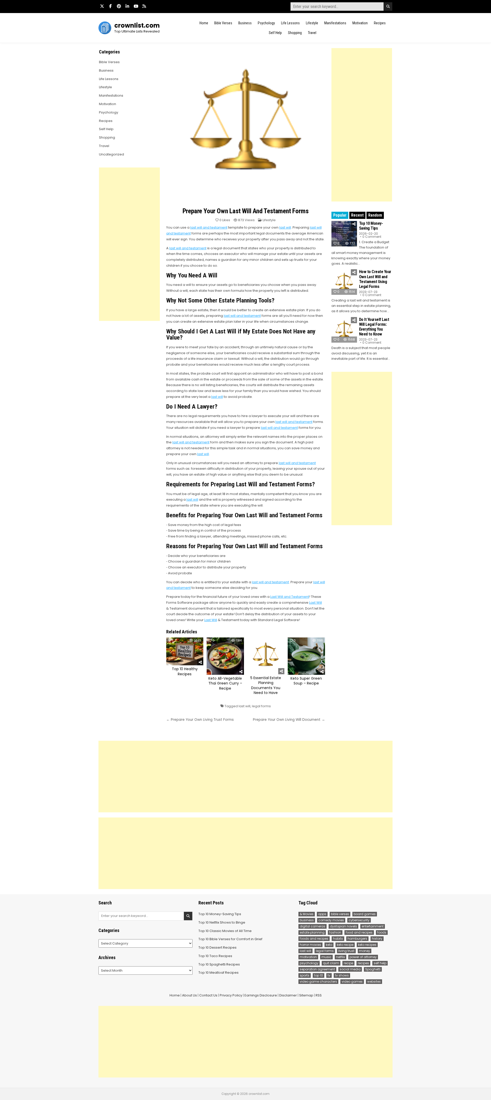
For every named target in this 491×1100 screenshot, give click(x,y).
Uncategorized (111, 154)
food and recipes (359, 932)
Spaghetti (373, 969)
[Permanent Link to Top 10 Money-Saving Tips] (344, 233)
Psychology (266, 23)
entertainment (373, 926)
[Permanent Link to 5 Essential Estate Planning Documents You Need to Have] (265, 655)
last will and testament (208, 227)
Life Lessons (290, 23)
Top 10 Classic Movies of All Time (225, 930)
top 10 (318, 975)
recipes (363, 963)
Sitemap (306, 995)
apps (322, 914)
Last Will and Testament (289, 596)
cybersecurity (359, 920)
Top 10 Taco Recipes (215, 955)
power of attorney (363, 957)
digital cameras (312, 926)
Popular (340, 215)
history (377, 938)
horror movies (310, 944)
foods (381, 932)
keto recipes (367, 944)
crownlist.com (137, 25)
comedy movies (331, 920)
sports (304, 975)
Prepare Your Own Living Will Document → (289, 719)
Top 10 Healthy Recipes (185, 671)
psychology (309, 963)
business (307, 920)
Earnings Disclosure (260, 995)
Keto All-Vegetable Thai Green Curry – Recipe (225, 683)
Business (245, 23)
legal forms (261, 706)
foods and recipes (314, 938)
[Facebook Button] (110, 6)
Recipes (380, 23)
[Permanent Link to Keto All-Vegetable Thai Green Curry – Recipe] (225, 656)
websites (374, 981)
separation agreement (317, 969)
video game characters (318, 981)
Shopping (295, 33)
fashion (335, 932)
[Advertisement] (361, 124)
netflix (340, 957)
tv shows (342, 975)
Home (203, 23)
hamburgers (357, 938)
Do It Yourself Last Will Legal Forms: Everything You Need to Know (374, 327)
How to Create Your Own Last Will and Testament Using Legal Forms (375, 279)
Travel (312, 33)
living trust (346, 951)
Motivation (360, 23)
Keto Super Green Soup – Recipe (306, 681)
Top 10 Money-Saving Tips (371, 226)
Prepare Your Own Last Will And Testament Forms (246, 211)
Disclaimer (288, 995)
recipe (348, 963)
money (364, 951)
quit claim (331, 963)
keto (329, 944)
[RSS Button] (144, 6)
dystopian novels (343, 926)
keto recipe (345, 944)
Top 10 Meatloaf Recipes (218, 972)
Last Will (315, 602)
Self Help (275, 33)
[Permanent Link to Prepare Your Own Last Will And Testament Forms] (245, 126)
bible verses (340, 914)
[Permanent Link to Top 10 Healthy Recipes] (185, 651)
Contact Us (208, 995)
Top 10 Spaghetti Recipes (219, 964)
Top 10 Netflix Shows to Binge (221, 922)
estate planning (312, 932)
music (326, 957)
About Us (189, 995)
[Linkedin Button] (127, 6)
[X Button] (102, 6)
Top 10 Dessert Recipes (217, 947)
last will (285, 227)
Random (375, 215)
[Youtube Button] (135, 6)
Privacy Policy (231, 995)
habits (338, 938)
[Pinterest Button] (118, 6)
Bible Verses (223, 23)
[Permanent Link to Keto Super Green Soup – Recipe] (306, 656)
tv (329, 975)
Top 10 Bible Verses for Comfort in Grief (230, 939)
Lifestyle (312, 23)
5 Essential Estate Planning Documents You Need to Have (265, 685)
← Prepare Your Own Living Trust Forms (200, 719)
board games (365, 914)
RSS (319, 995)
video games (352, 981)
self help (380, 963)
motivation (308, 957)
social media (350, 969)
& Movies (307, 914)
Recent (357, 215)
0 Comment (371, 236)
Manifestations (335, 23)
